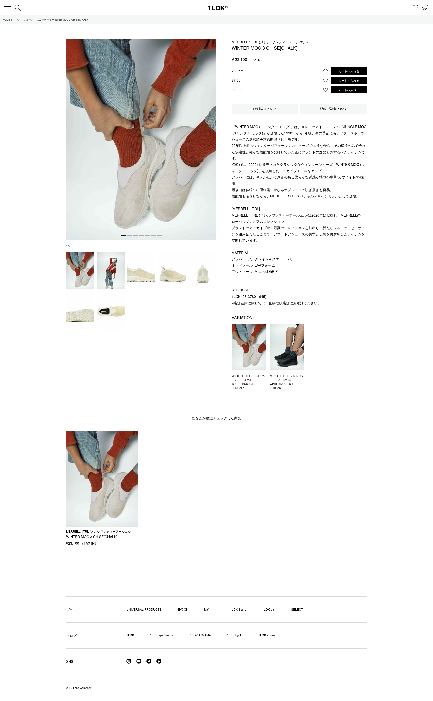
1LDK (218, 8)
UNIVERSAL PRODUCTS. (144, 609)
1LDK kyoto (235, 635)
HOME (6, 19)
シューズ (29, 19)
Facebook (158, 661)
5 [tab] (147, 235)
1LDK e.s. (268, 609)
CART (425, 8)
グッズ (17, 19)
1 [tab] (123, 235)
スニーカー (43, 19)
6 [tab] (153, 235)
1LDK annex (266, 635)
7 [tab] (159, 235)
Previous (71, 134)
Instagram (128, 661)
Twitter (148, 661)
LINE (138, 661)
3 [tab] (135, 235)
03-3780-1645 (254, 296)
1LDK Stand (238, 609)
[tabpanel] (141, 139)
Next (211, 134)
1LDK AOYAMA (200, 635)
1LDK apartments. (162, 635)
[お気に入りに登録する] (325, 71)
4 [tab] (141, 235)
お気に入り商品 (415, 8)
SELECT (297, 609)
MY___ (209, 609)
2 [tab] (129, 235)
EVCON (183, 609)
